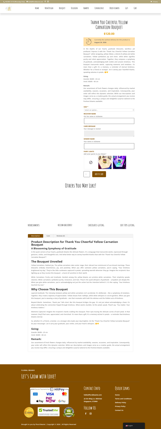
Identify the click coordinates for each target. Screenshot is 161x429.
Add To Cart (99, 174)
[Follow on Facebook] (86, 414)
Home (117, 395)
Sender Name (89, 139)
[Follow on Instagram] (91, 414)
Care (48, 236)
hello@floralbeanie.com (93, 395)
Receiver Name (90, 114)
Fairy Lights (89, 151)
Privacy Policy (120, 406)
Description (35, 236)
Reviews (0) (61, 236)
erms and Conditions (124, 399)
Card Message (89, 126)
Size (86, 107)
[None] (91, 162)
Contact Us (119, 410)
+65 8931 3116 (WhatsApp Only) (15, 2)
